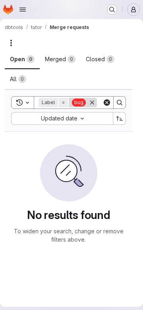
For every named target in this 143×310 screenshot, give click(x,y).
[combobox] (62, 118)
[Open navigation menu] (22, 9)
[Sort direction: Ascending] (119, 118)
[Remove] (92, 102)
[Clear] (107, 102)
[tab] (22, 59)
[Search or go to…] (112, 9)
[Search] (119, 102)
